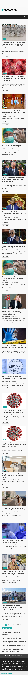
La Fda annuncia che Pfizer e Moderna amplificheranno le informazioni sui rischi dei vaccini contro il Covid (14, 33)
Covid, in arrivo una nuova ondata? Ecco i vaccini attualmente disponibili (14, 498)
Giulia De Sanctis (6, 148)
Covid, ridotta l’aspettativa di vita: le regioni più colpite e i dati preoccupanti (14, 336)
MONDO (4, 73)
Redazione (5, 47)
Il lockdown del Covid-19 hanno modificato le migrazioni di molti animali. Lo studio (14, 596)
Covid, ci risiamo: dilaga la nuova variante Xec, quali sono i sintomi (14, 135)
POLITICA (5, 208)
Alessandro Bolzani (7, 217)
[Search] (24, 17)
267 (18, 624)
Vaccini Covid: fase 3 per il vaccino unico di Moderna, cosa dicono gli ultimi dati (14, 267)
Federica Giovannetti (7, 544)
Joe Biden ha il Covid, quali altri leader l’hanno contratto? (14, 236)
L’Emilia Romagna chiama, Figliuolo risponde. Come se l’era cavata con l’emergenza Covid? (14, 562)
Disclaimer (17, 657)
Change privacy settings (6, 673)
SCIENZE (4, 602)
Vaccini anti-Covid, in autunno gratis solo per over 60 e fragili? (14, 531)
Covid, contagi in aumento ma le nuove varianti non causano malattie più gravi (14, 433)
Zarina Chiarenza (6, 282)
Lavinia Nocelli (6, 511)
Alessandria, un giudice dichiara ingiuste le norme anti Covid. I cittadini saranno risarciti (14, 101)
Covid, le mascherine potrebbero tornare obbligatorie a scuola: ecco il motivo (14, 464)
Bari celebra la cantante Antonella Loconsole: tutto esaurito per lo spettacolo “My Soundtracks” (13, 632)
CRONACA (5, 107)
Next (21, 624)
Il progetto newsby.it (10, 655)
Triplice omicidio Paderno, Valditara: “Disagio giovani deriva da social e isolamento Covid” (14, 168)
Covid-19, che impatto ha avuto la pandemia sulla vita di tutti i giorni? (14, 401)
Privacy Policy (10, 657)
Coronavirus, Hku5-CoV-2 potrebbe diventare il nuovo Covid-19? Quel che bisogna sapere (14, 67)
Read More (5, 56)
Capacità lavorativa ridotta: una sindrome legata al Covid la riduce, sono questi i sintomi (14, 301)
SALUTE (4, 38)
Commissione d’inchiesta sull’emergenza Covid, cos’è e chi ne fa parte (14, 202)
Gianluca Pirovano (7, 414)
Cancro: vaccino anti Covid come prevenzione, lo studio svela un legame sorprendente (14, 366)
